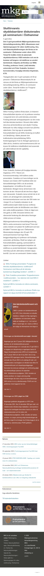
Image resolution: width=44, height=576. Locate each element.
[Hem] (11, 12)
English (34, 2)
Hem (4, 21)
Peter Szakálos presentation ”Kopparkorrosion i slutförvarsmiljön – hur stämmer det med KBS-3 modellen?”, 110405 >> (21, 277)
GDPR (26, 556)
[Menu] (39, 2)
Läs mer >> (7, 389)
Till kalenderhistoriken (10, 498)
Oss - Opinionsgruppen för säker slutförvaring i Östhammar (11, 560)
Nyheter (10, 21)
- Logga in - (37, 572)
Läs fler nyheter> (36, 482)
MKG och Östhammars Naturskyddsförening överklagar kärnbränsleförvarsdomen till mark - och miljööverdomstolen (20, 468)
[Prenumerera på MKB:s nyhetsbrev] (19, 520)
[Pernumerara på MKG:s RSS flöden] (19, 508)
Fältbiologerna (12, 538)
